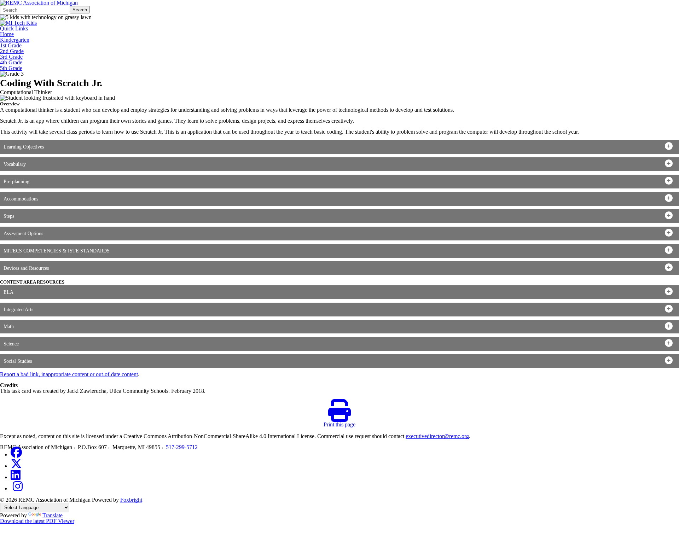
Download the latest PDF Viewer (37, 521)
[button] (339, 147)
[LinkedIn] (16, 477)
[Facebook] (16, 455)
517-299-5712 (182, 447)
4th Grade (11, 62)
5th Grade (11, 68)
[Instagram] (18, 488)
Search (79, 9)
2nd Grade (12, 51)
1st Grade (11, 45)
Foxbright (131, 500)
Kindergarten (14, 40)
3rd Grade (11, 57)
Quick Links (14, 28)
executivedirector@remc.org (437, 436)
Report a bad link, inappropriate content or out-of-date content (69, 374)
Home (7, 34)
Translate (52, 515)
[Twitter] (16, 466)
